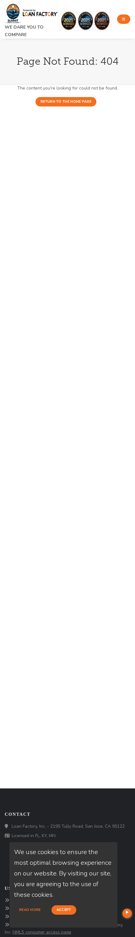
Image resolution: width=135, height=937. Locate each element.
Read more (30, 909)
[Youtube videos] (127, 913)
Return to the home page (65, 101)
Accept (64, 909)
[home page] (32, 11)
